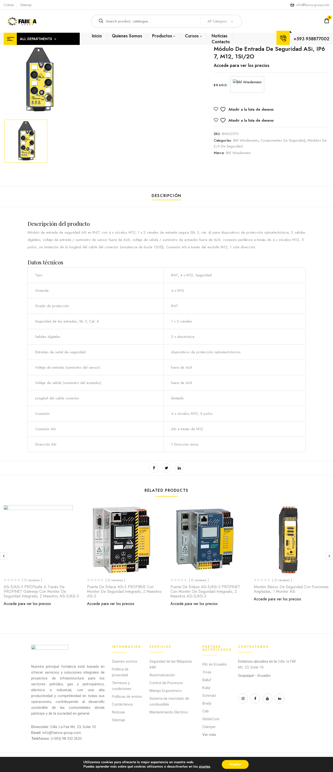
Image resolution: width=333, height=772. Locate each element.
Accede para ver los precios (241, 65)
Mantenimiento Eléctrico (168, 712)
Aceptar (235, 764)
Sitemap (25, 4)
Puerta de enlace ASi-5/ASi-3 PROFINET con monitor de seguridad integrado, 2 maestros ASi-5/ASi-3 (205, 591)
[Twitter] (166, 468)
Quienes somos (124, 661)
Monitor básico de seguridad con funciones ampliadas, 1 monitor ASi (291, 589)
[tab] (166, 196)
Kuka (206, 688)
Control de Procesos (166, 683)
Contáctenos (122, 704)
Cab (205, 711)
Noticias (118, 712)
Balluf (206, 680)
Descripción (166, 195)
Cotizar (9, 4)
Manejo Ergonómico (165, 691)
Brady (206, 703)
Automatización (162, 675)
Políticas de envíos (127, 696)
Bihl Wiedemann (245, 140)
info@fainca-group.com (312, 4)
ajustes (204, 766)
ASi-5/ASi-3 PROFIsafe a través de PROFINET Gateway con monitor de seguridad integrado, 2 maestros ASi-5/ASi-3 (41, 591)
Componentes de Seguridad (283, 140)
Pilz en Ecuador (214, 664)
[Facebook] (153, 468)
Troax (206, 672)
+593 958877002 (311, 39)
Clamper (209, 727)
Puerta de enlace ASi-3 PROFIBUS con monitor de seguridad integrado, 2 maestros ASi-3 (124, 591)
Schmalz (209, 695)
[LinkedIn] (179, 468)
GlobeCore (210, 719)
